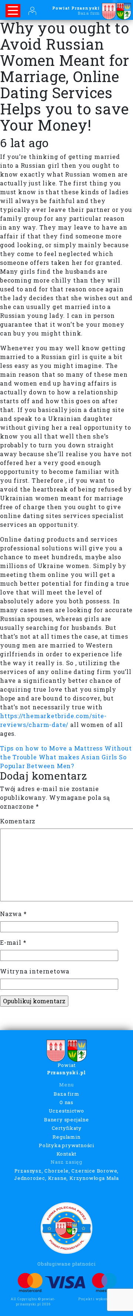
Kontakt (67, 1153)
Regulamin (66, 1137)
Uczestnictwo (67, 1110)
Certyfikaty (67, 1128)
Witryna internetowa (34, 971)
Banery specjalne (66, 1119)
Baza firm (66, 1093)
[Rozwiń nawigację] (13, 10)
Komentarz (17, 821)
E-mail (13, 942)
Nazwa (13, 914)
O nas (66, 1102)
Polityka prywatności (66, 1145)
